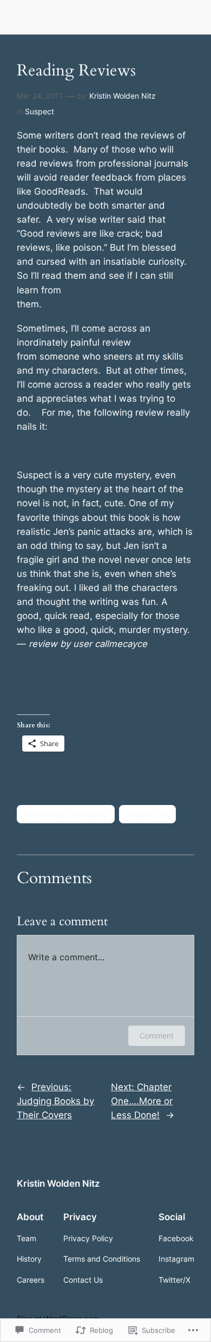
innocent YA (147, 813)
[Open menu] (187, 17)
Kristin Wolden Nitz (52, 17)
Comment (157, 1035)
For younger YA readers (65, 813)
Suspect (39, 111)
